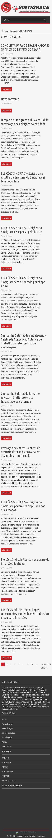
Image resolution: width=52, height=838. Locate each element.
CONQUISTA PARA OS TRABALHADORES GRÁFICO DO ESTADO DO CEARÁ (25, 47)
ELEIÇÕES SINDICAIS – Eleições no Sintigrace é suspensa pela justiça (21, 230)
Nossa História (7, 724)
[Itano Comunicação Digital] (26, 832)
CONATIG (5, 758)
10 (27, 664)
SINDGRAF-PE (7, 771)
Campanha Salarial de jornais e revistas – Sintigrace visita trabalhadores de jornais (20, 397)
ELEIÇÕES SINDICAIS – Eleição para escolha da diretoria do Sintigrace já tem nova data (23, 177)
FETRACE (5, 776)
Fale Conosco (7, 746)
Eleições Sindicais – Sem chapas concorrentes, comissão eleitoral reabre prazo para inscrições (25, 613)
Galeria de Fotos (8, 733)
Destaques (14, 31)
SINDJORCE (6, 762)
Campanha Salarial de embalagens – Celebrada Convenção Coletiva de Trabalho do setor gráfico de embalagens (23, 341)
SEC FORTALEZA (8, 780)
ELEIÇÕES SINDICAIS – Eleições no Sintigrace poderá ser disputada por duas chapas (23, 506)
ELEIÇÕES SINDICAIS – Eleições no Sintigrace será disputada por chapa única (23, 282)
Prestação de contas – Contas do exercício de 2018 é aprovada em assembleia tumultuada (20, 452)
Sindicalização (7, 728)
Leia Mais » (6, 89)
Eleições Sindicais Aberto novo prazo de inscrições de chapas (25, 561)
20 (32, 664)
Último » (44, 668)
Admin (4, 742)
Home (6, 31)
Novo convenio (10, 99)
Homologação (7, 737)
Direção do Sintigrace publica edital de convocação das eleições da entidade (24, 122)
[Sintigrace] (25, 10)
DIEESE (5, 767)
